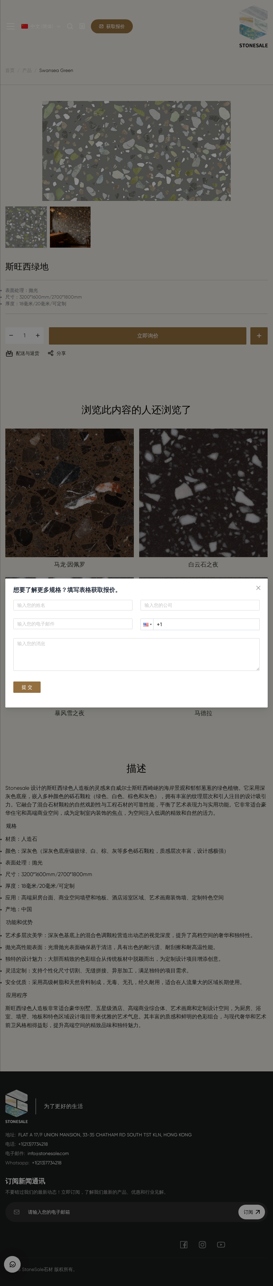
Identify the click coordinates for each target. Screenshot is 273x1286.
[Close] (258, 588)
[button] (146, 624)
